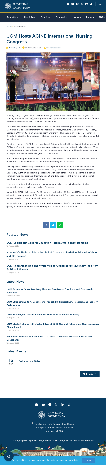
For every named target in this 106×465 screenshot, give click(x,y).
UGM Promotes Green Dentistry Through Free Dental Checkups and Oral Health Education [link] (49, 291)
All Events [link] (88, 374)
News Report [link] (19, 26)
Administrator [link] (55, 48)
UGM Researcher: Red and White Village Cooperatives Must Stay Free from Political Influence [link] (52, 267)
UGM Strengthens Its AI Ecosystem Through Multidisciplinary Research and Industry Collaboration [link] (52, 303)
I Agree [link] (88, 460)
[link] (19, 6)
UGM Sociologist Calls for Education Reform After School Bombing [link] (47, 242)
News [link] (9, 26)
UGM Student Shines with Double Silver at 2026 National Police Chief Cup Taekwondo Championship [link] (53, 326)
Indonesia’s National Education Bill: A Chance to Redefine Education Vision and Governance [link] (52, 254)
